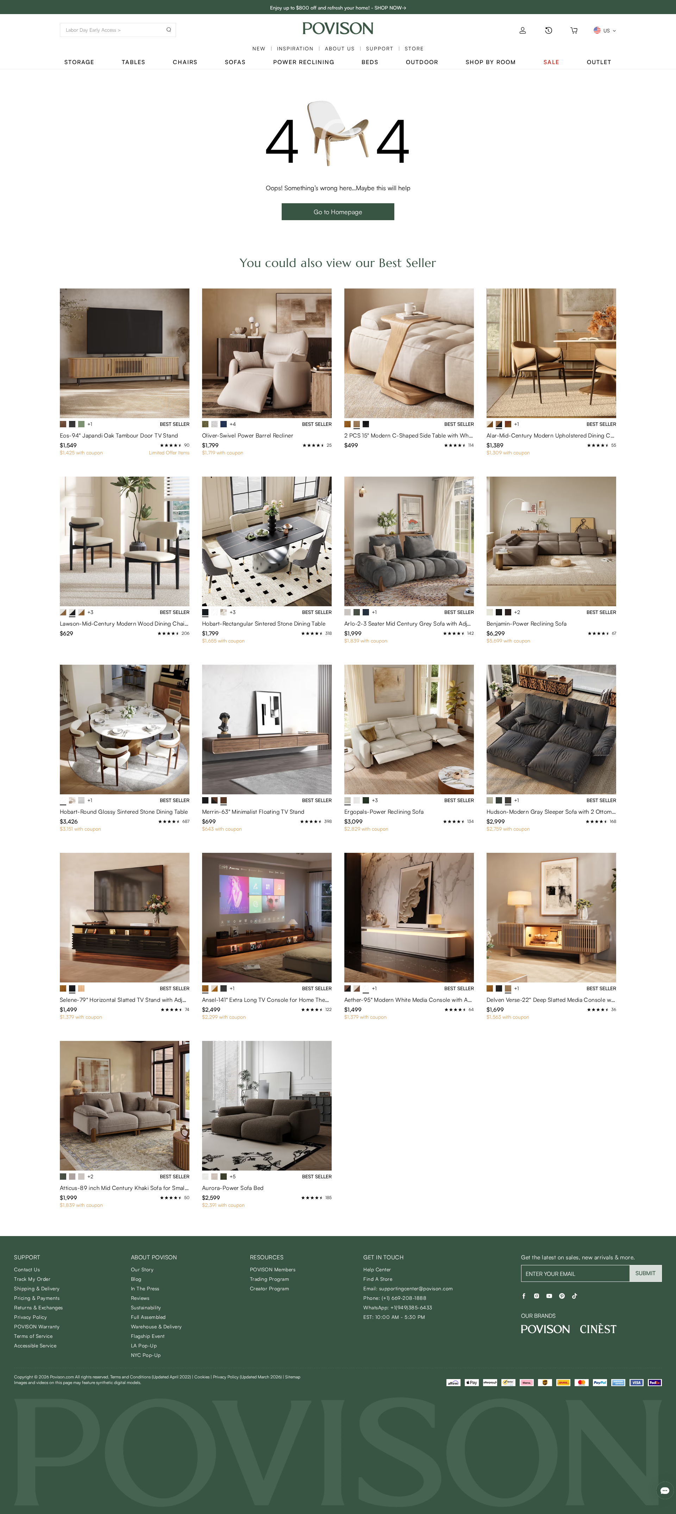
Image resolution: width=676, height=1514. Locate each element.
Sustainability (146, 1307)
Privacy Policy (30, 1317)
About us (340, 48)
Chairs (185, 62)
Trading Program (269, 1279)
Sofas (235, 62)
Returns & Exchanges (38, 1307)
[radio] (162, 445)
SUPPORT (380, 48)
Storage (79, 62)
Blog (136, 1279)
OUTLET (599, 62)
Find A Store (377, 1279)
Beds (370, 62)
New (259, 48)
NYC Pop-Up (146, 1355)
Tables (133, 62)
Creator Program (269, 1288)
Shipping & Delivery (37, 1288)
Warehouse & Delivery (156, 1326)
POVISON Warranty (37, 1326)
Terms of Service (33, 1336)
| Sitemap (291, 1376)
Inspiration (295, 48)
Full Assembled (148, 1317)
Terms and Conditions (150, 1376)
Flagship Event (148, 1336)
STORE (414, 48)
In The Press (145, 1288)
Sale (551, 62)
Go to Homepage (338, 212)
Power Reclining (303, 62)
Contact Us (27, 1269)
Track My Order (32, 1279)
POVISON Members (273, 1269)
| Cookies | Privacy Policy (237, 1376)
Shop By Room (491, 62)
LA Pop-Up (144, 1345)
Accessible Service (35, 1345)
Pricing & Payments (37, 1298)
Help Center (377, 1269)
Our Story (142, 1269)
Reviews (140, 1298)
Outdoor (422, 62)
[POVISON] (545, 1329)
